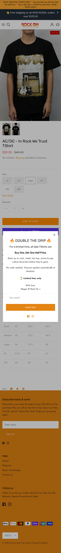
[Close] (54, 235)
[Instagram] (33, 316)
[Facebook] (28, 316)
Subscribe (30, 307)
